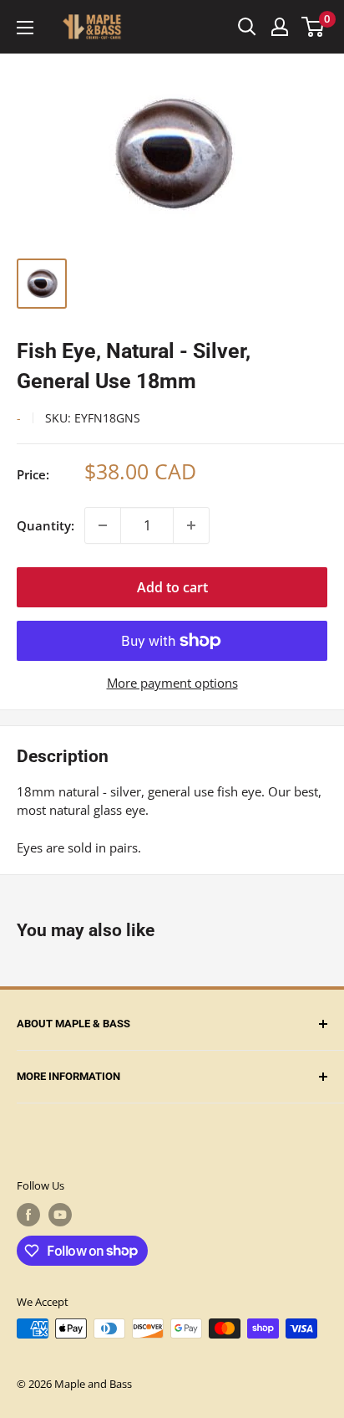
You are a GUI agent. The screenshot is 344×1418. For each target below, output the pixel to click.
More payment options (172, 682)
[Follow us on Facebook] (28, 1214)
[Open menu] (25, 27)
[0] (313, 27)
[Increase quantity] (191, 525)
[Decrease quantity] (102, 525)
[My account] (279, 27)
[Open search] (247, 27)
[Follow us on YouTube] (60, 1214)
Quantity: (45, 525)
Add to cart (172, 587)
